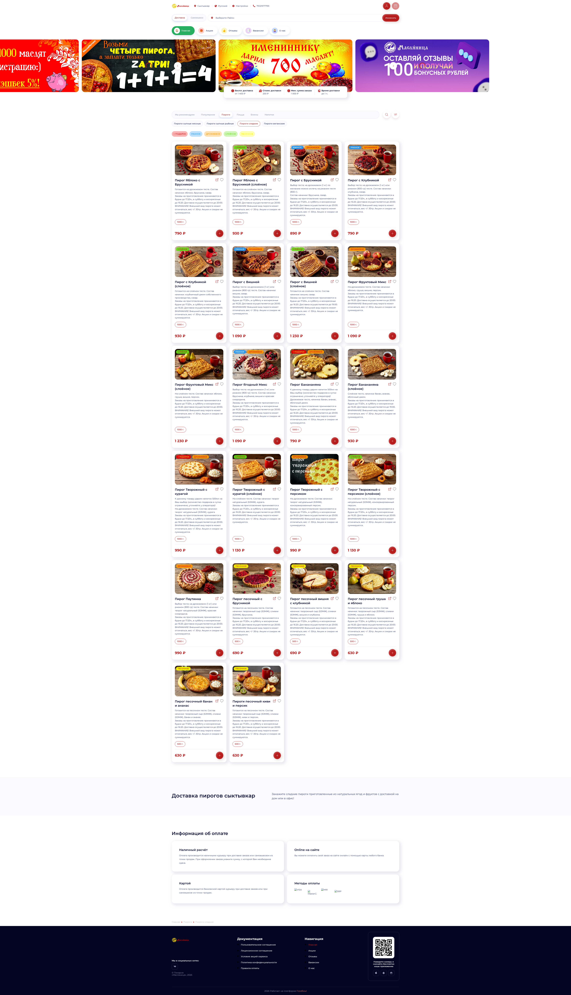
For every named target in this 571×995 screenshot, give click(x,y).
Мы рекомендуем (184, 114)
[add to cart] (219, 233)
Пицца (240, 114)
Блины (254, 114)
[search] (386, 114)
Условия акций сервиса (254, 956)
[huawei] (391, 973)
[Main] (180, 6)
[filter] (395, 114)
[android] (384, 973)
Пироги (226, 114)
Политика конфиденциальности (259, 962)
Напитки (269, 114)
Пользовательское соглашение (258, 944)
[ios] (376, 973)
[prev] (177, 65)
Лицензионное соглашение (256, 950)
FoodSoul (302, 991)
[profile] (386, 6)
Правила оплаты (250, 968)
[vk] (175, 966)
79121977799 (263, 6)
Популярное (208, 114)
